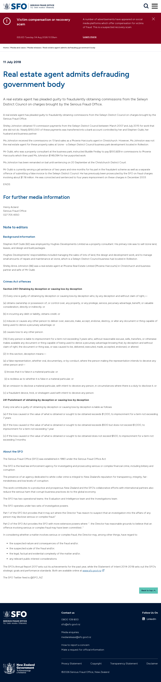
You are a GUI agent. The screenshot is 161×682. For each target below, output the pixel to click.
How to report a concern (75, 644)
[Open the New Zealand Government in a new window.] (19, 668)
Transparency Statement (124, 663)
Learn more (90, 36)
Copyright (96, 663)
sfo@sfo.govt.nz (70, 624)
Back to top (147, 590)
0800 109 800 (70, 619)
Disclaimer (152, 663)
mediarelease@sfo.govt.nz (76, 637)
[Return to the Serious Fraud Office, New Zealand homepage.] (28, 6)
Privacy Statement (71, 663)
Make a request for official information (82, 649)
